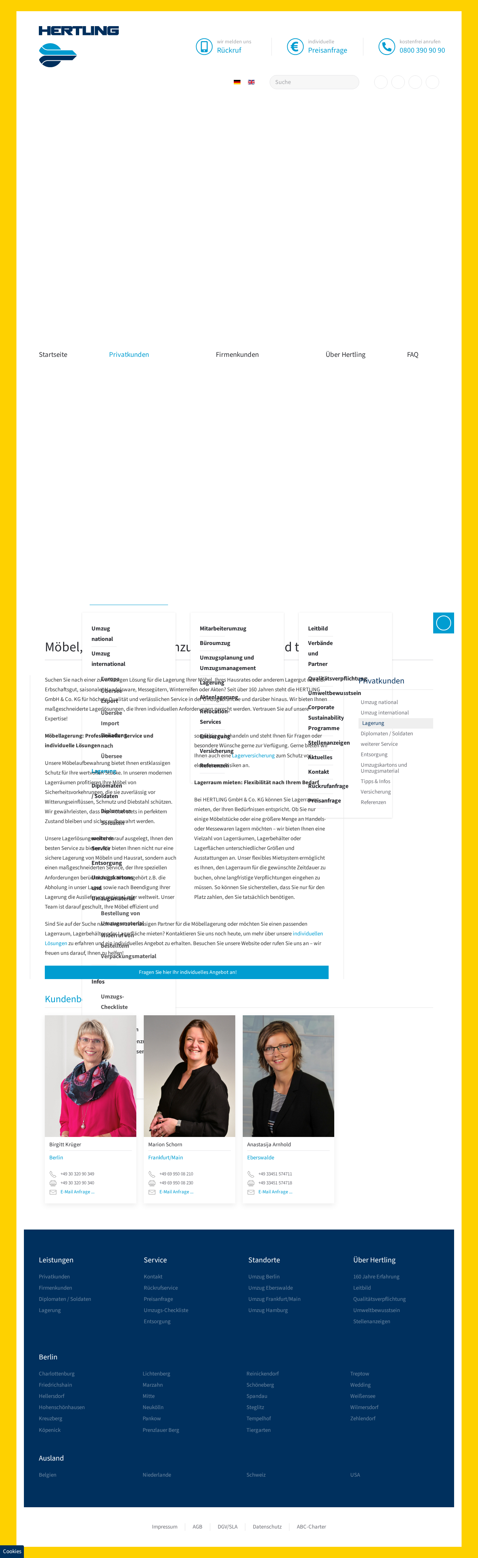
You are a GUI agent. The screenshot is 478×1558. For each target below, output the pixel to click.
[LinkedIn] (415, 82)
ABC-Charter (311, 1527)
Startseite (53, 355)
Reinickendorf (262, 1374)
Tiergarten (258, 1430)
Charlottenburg (57, 1374)
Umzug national (102, 633)
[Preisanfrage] (295, 46)
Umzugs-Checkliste (109, 1002)
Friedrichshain (55, 1385)
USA (355, 1475)
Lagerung (373, 723)
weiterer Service (379, 744)
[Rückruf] (204, 46)
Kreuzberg (50, 1419)
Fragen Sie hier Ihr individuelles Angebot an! (188, 972)
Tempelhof (258, 1419)
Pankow (152, 1419)
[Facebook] (381, 82)
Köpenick (49, 1430)
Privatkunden (129, 355)
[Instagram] (398, 82)
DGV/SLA (228, 1527)
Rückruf (229, 50)
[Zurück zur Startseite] (79, 46)
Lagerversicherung (253, 756)
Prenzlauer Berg (161, 1430)
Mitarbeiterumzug (212, 628)
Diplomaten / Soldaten (387, 734)
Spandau (256, 1396)
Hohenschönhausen (62, 1407)
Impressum (164, 1527)
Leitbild (318, 628)
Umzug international (104, 658)
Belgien (47, 1475)
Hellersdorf (51, 1396)
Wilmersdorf (364, 1407)
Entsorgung (374, 754)
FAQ (413, 355)
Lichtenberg (156, 1374)
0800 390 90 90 (422, 50)
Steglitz (255, 1407)
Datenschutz (267, 1527)
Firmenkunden (237, 355)
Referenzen (373, 802)
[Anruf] (387, 46)
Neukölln (153, 1407)
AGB (197, 1527)
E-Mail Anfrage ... (77, 1191)
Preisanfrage (327, 50)
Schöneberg (260, 1385)
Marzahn (153, 1385)
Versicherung (376, 792)
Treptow (359, 1374)
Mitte (149, 1396)
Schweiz (256, 1475)
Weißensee (362, 1396)
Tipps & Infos (375, 781)
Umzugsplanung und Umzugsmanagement (212, 663)
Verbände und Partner (320, 653)
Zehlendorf (362, 1419)
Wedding (360, 1385)
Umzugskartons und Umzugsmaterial (384, 768)
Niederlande (157, 1475)
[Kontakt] (443, 623)
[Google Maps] (432, 82)
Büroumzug (212, 643)
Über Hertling (346, 355)
